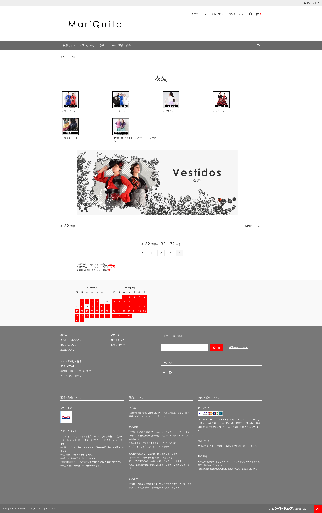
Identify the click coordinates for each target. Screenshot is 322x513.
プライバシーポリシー (72, 376)
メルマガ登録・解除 (120, 45)
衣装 (73, 56)
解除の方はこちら (238, 347)
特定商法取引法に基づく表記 (75, 371)
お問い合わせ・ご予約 (92, 45)
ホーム (63, 56)
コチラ (111, 264)
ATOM (70, 366)
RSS (62, 366)
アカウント (311, 3)
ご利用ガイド (67, 45)
